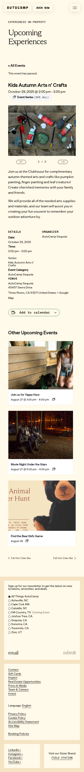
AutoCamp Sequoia (20, 274)
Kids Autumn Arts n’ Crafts (21, 264)
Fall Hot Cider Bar (20, 558)
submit (69, 652)
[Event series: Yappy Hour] (53, 399)
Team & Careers (18, 689)
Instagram (14, 754)
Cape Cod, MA (20, 604)
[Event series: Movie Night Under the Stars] (53, 469)
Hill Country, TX (30, 612)
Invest (12, 693)
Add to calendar (34, 313)
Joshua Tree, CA (21, 616)
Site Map (13, 726)
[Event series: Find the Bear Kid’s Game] (26, 541)
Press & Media (17, 685)
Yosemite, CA (20, 628)
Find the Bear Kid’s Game (27, 536)
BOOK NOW (42, 8)
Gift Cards (14, 674)
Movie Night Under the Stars (29, 464)
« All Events (16, 65)
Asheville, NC (19, 600)
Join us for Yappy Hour (25, 394)
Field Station (62, 757)
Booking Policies (18, 734)
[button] (21, 162)
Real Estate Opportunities (24, 681)
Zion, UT (16, 632)
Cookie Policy (16, 718)
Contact (13, 669)
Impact (12, 677)
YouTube (13, 762)
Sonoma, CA (19, 624)
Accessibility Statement (23, 722)
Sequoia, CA (19, 620)
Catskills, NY (19, 608)
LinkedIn (13, 750)
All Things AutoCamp (25, 596)
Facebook (14, 758)
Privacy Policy (17, 714)
